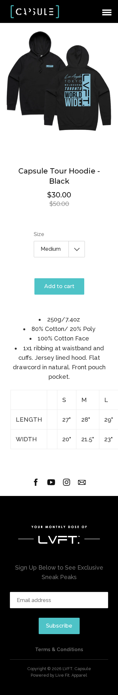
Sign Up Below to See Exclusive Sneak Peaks (59, 572)
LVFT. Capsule (77, 668)
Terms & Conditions (59, 649)
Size (39, 234)
